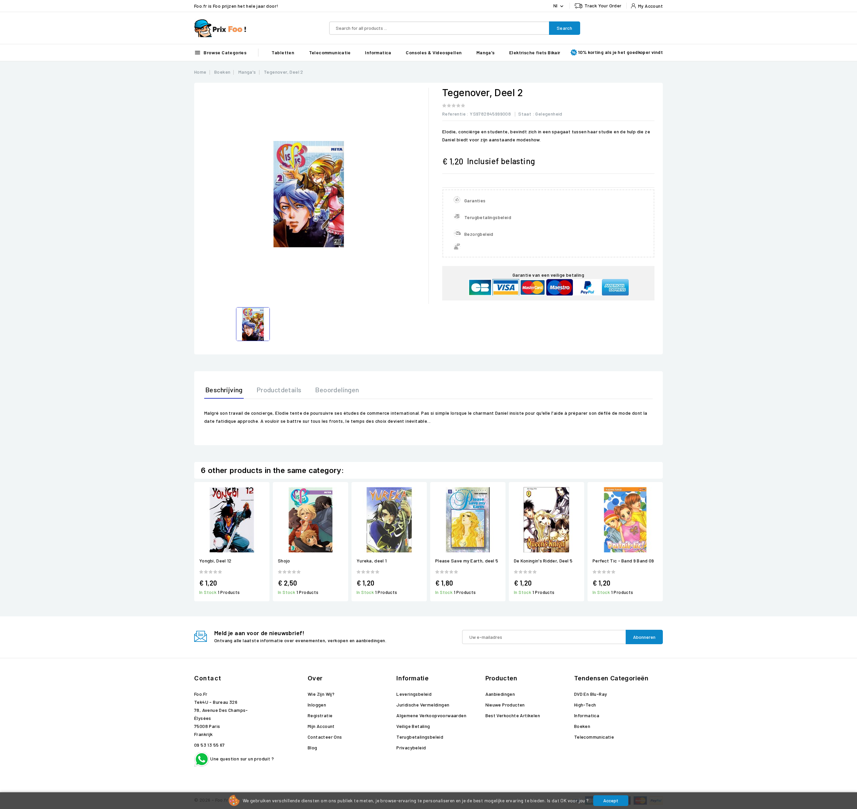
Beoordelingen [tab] (337, 390)
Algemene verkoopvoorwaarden (431, 715)
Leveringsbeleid (414, 694)
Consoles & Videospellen (434, 52)
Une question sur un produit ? (241, 758)
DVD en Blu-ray (590, 694)
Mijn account (321, 726)
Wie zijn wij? (321, 694)
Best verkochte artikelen (512, 715)
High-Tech (585, 704)
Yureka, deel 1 (372, 560)
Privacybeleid (411, 747)
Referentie (454, 114)
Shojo (284, 560)
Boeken (582, 726)
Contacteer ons (325, 737)
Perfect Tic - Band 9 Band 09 (623, 560)
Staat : (526, 114)
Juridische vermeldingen (422, 704)
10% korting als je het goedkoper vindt (620, 52)
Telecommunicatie (329, 52)
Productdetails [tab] (279, 390)
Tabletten (283, 52)
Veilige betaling (413, 726)
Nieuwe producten (505, 704)
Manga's (485, 52)
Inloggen (317, 704)
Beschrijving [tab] (224, 390)
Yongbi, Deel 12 (215, 560)
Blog (312, 747)
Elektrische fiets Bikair (534, 52)
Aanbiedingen (500, 694)
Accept (610, 800)
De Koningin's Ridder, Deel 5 (543, 560)
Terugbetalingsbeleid (419, 737)
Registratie (320, 715)
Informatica (378, 52)
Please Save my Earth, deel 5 (466, 560)
